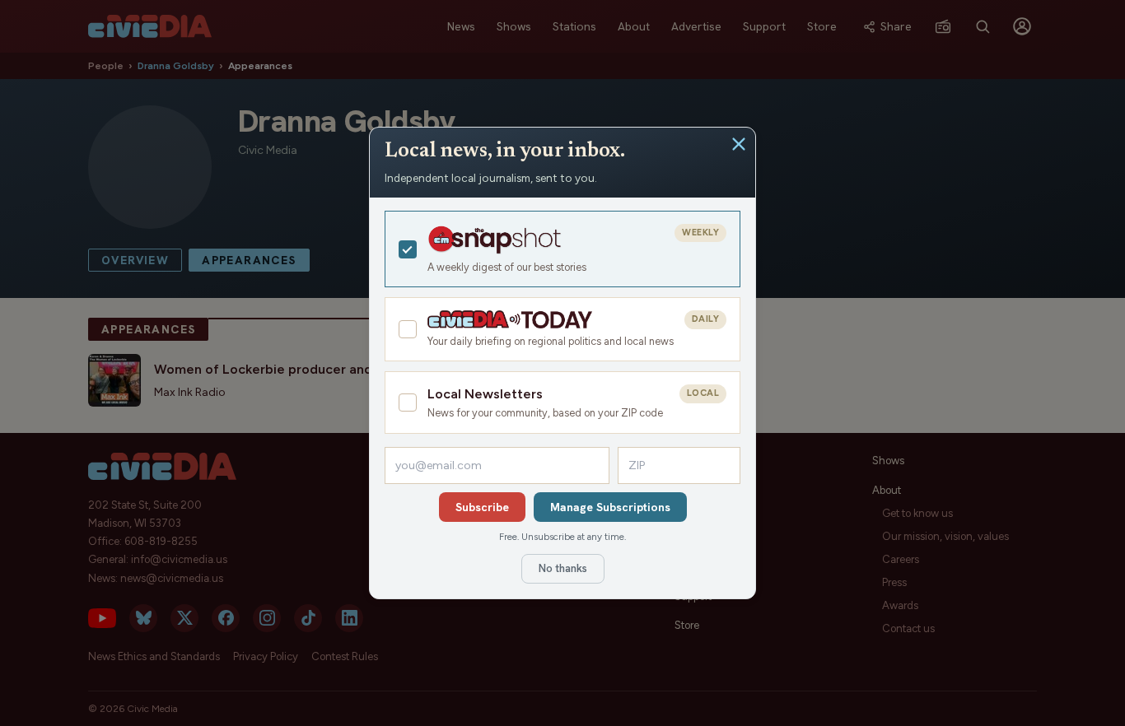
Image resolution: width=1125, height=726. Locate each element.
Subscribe (482, 507)
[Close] (739, 144)
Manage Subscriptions (610, 507)
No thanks (563, 568)
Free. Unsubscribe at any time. (562, 536)
